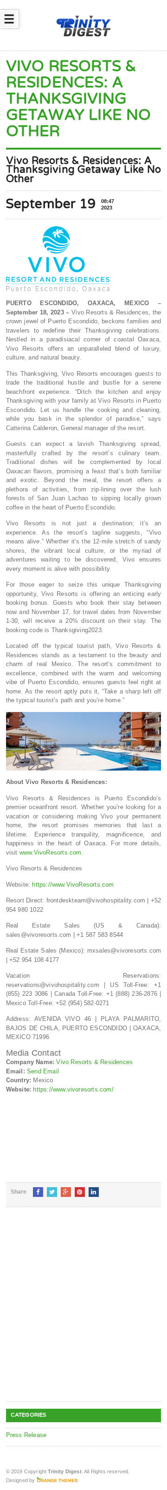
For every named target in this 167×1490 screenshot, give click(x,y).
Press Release (26, 1434)
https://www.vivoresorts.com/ (73, 1089)
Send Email (43, 1071)
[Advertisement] (83, 1311)
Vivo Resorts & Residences (94, 1062)
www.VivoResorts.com (50, 852)
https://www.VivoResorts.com (72, 884)
